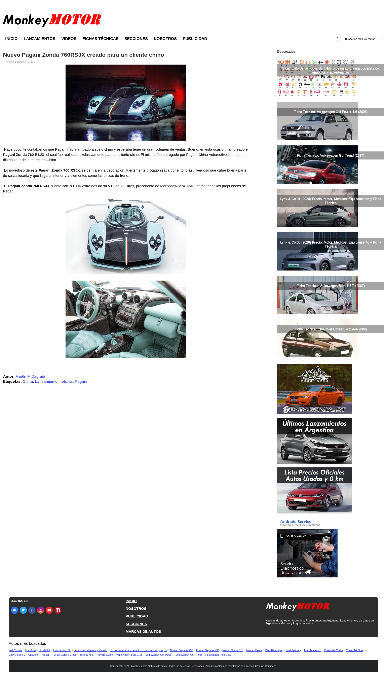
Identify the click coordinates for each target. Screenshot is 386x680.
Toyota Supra (105, 654)
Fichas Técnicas (100, 38)
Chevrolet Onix (354, 650)
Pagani (81, 381)
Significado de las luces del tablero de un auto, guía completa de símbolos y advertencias (330, 70)
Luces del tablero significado (90, 650)
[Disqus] (127, 468)
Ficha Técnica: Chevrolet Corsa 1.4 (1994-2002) (331, 329)
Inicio (11, 38)
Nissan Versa (254, 650)
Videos (68, 38)
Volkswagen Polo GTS (218, 654)
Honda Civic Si (62, 650)
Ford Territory (293, 650)
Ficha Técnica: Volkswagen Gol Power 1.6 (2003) (331, 112)
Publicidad (195, 38)
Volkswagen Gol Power (159, 654)
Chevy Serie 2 (17, 654)
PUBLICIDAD (137, 616)
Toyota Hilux (87, 654)
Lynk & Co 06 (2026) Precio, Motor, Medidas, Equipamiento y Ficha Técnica (330, 244)
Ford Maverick (312, 650)
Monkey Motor (139, 666)
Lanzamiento (46, 381)
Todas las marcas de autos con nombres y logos (138, 650)
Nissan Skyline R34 (207, 650)
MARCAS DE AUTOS (143, 632)
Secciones (136, 38)
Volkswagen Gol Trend (189, 654)
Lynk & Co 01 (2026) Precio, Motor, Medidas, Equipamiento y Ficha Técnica (330, 201)
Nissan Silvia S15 (232, 650)
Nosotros (165, 38)
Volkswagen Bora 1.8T (129, 654)
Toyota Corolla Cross (64, 654)
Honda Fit (44, 650)
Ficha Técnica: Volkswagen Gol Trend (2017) (330, 155)
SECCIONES (136, 624)
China (28, 381)
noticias (66, 381)
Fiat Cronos (15, 650)
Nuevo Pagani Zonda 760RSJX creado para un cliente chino (83, 55)
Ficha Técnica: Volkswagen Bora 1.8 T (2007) (331, 286)
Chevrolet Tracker (38, 654)
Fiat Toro (30, 650)
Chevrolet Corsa (333, 650)
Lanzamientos (39, 38)
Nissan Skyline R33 (181, 650)
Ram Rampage (273, 650)
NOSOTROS (136, 609)
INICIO (131, 601)
